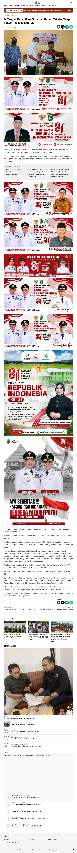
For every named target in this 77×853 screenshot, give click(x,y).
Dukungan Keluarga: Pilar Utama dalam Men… (27, 804)
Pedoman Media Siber (11, 842)
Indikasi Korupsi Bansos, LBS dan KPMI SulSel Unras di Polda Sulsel (20, 609)
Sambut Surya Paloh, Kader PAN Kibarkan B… (27, 826)
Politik (17, 824)
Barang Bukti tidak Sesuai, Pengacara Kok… (25, 724)
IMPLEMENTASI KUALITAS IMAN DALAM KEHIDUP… (30, 819)
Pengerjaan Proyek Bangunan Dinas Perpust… (26, 746)
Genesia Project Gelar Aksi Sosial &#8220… (26, 797)
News (16, 722)
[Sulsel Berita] (38, 2)
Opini (20, 795)
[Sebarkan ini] (58, 27)
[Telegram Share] (67, 27)
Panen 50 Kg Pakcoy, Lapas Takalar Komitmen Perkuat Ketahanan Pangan (14, 172)
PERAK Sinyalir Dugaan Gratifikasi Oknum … (25, 731)
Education (15, 795)
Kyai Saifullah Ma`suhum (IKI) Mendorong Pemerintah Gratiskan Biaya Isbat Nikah (56, 609)
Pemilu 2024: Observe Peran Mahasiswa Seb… (27, 811)
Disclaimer (30, 839)
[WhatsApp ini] (71, 27)
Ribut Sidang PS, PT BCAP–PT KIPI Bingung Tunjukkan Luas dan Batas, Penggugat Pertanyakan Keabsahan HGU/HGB (61, 638)
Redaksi (6, 839)
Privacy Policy (53, 839)
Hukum (6, 716)
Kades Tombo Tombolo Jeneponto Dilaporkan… (26, 739)
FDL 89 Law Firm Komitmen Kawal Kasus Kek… (19, 718)
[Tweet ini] (63, 27)
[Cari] (72, 2)
